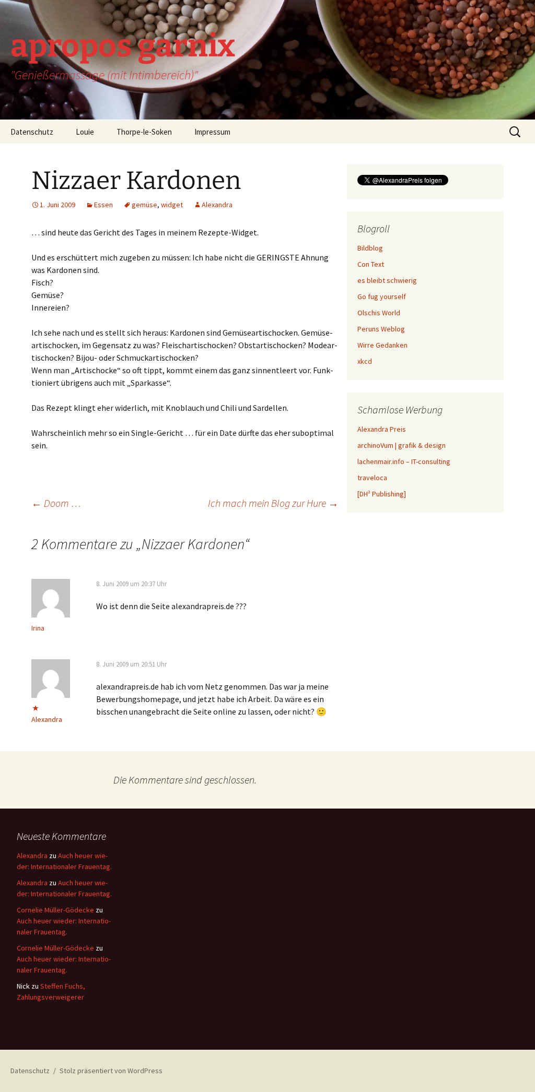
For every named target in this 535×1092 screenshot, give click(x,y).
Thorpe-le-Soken (144, 132)
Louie (85, 132)
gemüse (144, 204)
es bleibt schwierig (387, 280)
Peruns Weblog (381, 329)
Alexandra (217, 204)
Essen (103, 204)
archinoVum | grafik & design (401, 445)
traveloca (372, 477)
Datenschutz (31, 132)
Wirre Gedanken (382, 345)
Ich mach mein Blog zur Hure (273, 502)
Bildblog (370, 248)
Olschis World (378, 312)
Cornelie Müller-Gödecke (55, 910)
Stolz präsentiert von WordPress (111, 1070)
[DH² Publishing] (381, 493)
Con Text (370, 264)
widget (172, 204)
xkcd (364, 361)
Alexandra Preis (381, 429)
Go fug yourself (381, 296)
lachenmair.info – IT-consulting (403, 461)
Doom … (56, 502)
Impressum (212, 132)
